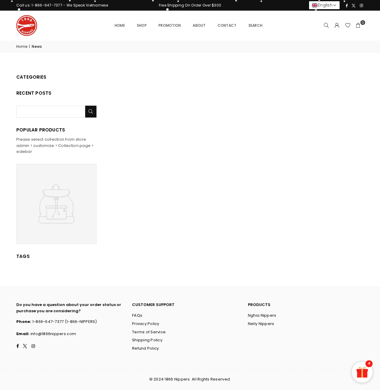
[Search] (326, 25)
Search (255, 25)
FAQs (137, 315)
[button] (358, 25)
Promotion (170, 25)
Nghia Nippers (262, 315)
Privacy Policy (145, 323)
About (199, 25)
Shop (142, 25)
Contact (227, 25)
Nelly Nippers (261, 323)
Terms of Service (149, 332)
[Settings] (337, 25)
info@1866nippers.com (53, 334)
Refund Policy (145, 348)
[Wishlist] (347, 25)
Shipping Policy (147, 340)
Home (120, 25)
